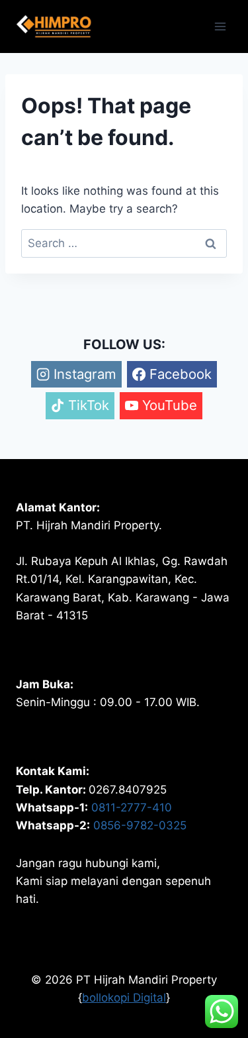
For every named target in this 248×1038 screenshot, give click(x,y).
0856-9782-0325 (139, 825)
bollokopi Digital (124, 997)
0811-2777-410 (131, 807)
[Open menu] (220, 26)
